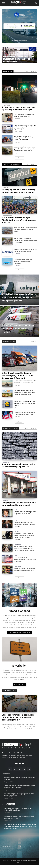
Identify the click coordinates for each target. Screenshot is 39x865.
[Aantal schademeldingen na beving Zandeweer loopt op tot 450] (19, 446)
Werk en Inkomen (19, 407)
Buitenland (5, 500)
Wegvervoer (18, 118)
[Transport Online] (19, 2)
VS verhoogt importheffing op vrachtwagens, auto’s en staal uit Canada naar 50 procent (23, 137)
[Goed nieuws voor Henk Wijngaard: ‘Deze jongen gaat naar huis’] (7, 117)
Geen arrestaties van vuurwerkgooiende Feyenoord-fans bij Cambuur (25, 559)
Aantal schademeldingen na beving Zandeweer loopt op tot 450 (18, 465)
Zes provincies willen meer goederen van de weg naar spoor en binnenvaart (25, 240)
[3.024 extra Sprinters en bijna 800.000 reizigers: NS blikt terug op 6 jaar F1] (19, 205)
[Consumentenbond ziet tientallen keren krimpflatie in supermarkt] (7, 569)
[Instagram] (14, 769)
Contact (5, 847)
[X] (29, 769)
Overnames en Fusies (20, 397)
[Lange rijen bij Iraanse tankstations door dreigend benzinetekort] (19, 484)
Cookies (20, 847)
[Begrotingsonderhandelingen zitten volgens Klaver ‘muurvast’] (7, 513)
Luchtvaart (5, 187)
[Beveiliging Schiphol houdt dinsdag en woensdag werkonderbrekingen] (19, 177)
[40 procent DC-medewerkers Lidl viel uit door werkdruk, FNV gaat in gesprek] (7, 404)
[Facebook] (10, 769)
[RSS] (24, 769)
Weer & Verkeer (8, 56)
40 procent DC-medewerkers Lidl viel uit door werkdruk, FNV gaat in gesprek (24, 403)
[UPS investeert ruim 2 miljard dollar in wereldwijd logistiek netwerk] (7, 383)
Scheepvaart (18, 234)
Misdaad (17, 531)
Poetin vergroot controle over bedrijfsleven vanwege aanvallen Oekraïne (24, 524)
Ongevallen (17, 153)
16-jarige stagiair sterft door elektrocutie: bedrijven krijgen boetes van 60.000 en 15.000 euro (24, 548)
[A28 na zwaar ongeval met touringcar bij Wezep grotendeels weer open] (19, 89)
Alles (26, 164)
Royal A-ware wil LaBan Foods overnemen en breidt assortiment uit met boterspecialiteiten (24, 392)
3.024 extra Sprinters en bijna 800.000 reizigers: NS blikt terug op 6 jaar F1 (19, 220)
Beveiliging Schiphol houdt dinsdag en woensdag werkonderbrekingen (18, 191)
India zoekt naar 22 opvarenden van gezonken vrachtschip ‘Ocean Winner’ (25, 229)
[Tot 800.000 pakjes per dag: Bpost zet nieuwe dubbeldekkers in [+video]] (19, 321)
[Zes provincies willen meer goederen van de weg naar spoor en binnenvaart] (7, 241)
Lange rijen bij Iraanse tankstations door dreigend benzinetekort (19, 503)
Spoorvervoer (18, 244)
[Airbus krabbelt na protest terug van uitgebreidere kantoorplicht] (7, 252)
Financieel (17, 142)
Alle (27, 71)
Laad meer (19, 158)
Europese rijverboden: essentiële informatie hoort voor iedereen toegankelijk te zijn (18, 717)
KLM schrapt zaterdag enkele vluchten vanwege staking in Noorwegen (23, 261)
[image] (19, 595)
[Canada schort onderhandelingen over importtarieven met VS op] (7, 415)
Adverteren (12, 847)
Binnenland (6, 462)
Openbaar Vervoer (7, 215)
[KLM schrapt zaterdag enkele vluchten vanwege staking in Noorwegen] (7, 261)
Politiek (17, 510)
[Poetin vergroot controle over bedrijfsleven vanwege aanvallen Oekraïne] (7, 524)
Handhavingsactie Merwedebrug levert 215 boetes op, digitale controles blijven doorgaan (25, 127)
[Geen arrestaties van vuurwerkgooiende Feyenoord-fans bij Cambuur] (7, 559)
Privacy (26, 847)
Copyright (33, 847)
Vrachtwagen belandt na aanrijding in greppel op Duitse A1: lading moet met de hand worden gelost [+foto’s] (25, 148)
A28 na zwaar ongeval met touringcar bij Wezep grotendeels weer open (18, 60)
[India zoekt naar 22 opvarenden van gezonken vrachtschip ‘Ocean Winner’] (7, 230)
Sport (16, 555)
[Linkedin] (19, 769)
